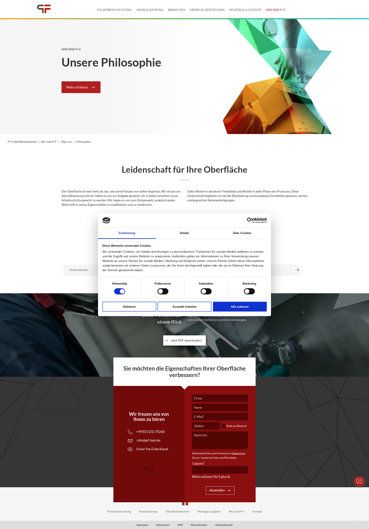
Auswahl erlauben (184, 306)
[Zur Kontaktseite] (359, 481)
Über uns (66, 141)
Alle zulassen (240, 306)
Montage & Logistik (245, 10)
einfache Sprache (224, 525)
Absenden (217, 490)
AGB (180, 525)
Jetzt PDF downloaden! (186, 340)
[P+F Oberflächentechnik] (44, 9)
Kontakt (257, 511)
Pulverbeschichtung (114, 10)
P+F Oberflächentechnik (22, 141)
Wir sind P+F (276, 10)
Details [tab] (184, 233)
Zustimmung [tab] (126, 233)
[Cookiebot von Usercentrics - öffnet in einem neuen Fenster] (250, 220)
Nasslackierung (150, 10)
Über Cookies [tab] (242, 233)
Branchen (176, 10)
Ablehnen (129, 306)
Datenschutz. (239, 453)
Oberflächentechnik (207, 10)
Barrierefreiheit (199, 525)
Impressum (142, 525)
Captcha (198, 463)
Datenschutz (163, 525)
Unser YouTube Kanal (152, 449)
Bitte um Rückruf (236, 425)
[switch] (162, 291)
